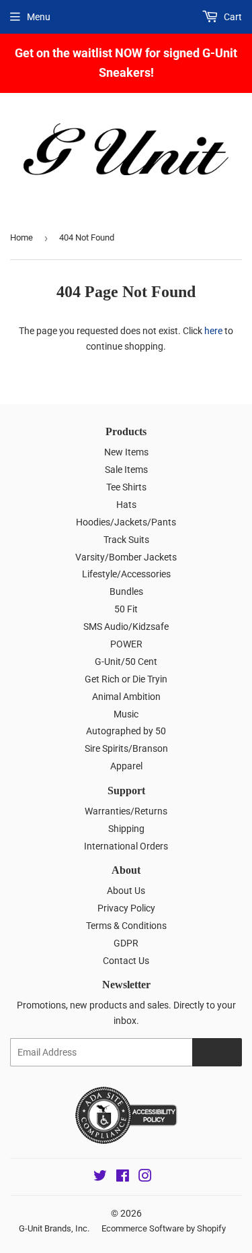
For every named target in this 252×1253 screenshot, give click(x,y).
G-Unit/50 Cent (126, 661)
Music (126, 714)
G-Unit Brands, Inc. (54, 1228)
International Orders (126, 846)
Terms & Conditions (126, 925)
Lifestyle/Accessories (126, 574)
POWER (126, 644)
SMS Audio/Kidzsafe (126, 626)
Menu (38, 16)
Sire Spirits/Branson (126, 748)
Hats (126, 504)
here (213, 330)
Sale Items (126, 469)
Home (21, 237)
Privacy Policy (126, 908)
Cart (232, 16)
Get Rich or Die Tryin (126, 679)
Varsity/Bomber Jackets (126, 557)
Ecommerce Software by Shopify (163, 1228)
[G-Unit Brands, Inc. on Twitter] (100, 1177)
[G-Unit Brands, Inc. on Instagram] (145, 1177)
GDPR (126, 943)
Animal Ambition (126, 696)
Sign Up (217, 1053)
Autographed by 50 (126, 731)
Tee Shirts (126, 487)
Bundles (126, 591)
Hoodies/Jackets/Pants (126, 522)
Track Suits (126, 539)
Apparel (126, 766)
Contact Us (126, 960)
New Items (126, 452)
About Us (126, 890)
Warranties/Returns (126, 811)
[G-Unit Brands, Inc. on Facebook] (123, 1177)
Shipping (126, 828)
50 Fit (126, 609)
